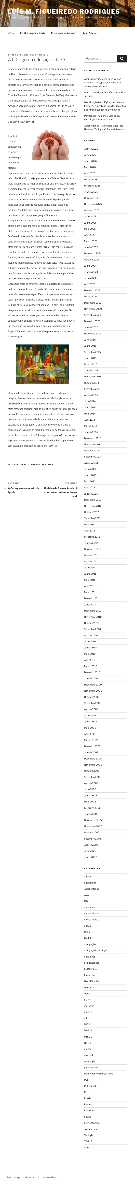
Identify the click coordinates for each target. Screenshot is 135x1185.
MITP (87, 1024)
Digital (87, 938)
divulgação (90, 944)
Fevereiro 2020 (92, 321)
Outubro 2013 (91, 450)
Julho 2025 (90, 216)
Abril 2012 (89, 530)
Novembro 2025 (93, 204)
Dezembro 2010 (92, 610)
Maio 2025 (90, 228)
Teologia (88, 1135)
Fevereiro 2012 (92, 536)
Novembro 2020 (93, 308)
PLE (86, 1079)
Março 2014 (90, 425)
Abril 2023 (89, 284)
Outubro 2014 (91, 382)
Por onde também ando (63, 33)
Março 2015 (90, 364)
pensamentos (91, 1067)
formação (89, 975)
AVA (86, 895)
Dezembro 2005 (93, 820)
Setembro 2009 (92, 703)
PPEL (87, 1092)
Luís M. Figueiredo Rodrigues (64, 11)
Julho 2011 (89, 567)
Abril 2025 (89, 234)
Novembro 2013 (93, 444)
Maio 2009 (90, 727)
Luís (45, 55)
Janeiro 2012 (91, 543)
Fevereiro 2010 (92, 672)
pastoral (48, 464)
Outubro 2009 (91, 697)
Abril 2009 (89, 733)
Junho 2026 (90, 161)
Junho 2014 (90, 407)
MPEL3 (88, 1030)
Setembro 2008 (92, 777)
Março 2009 (91, 740)
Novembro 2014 (93, 376)
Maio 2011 (89, 579)
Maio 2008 (90, 801)
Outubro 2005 (91, 832)
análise (88, 876)
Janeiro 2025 (91, 247)
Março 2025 (90, 241)
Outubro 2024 (91, 259)
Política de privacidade (32, 33)
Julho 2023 (90, 278)
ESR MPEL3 (90, 968)
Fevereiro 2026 (92, 185)
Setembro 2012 (92, 518)
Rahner (88, 1104)
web (86, 1147)
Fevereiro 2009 (92, 746)
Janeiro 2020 (91, 327)
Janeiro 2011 (90, 604)
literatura (89, 987)
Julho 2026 (90, 154)
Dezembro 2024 (92, 253)
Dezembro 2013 (92, 438)
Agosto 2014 (91, 395)
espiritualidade (91, 962)
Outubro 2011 (91, 555)
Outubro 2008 (91, 770)
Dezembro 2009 (93, 684)
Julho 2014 (90, 401)
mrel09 (88, 1036)
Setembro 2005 (92, 838)
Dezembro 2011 (92, 549)
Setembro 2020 (92, 315)
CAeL (87, 901)
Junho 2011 (90, 573)
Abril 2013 (89, 487)
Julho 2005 (90, 850)
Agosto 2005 (91, 844)
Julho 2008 (90, 789)
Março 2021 (90, 296)
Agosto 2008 (91, 783)
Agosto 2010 (91, 635)
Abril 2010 (89, 659)
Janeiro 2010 (91, 678)
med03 (88, 1012)
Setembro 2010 (92, 629)
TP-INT (88, 1141)
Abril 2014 (89, 419)
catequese (20, 464)
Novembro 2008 (93, 764)
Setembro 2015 (92, 352)
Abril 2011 (89, 586)
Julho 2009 (90, 715)
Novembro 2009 (93, 690)
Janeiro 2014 (91, 432)
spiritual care (91, 1129)
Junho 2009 (90, 721)
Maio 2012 (89, 524)
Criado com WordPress (45, 1177)
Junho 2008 (90, 795)
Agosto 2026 (91, 148)
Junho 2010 (90, 647)
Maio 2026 (90, 167)
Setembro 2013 (92, 456)
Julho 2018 (90, 339)
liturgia (34, 464)
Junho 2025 (90, 222)
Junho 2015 (90, 358)
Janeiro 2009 (91, 752)
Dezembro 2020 (93, 302)
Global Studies (91, 981)
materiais (89, 1005)
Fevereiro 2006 (92, 807)
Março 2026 (90, 179)
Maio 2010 (90, 653)
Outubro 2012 (91, 512)
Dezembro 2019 (92, 333)
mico (86, 1018)
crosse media (91, 919)
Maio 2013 (89, 481)
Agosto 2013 (91, 462)
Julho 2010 (90, 641)
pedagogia (89, 1061)
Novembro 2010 (93, 616)
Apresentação (91, 888)
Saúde (87, 1116)
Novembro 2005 (93, 826)
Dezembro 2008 (93, 758)
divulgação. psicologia (95, 950)
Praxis (87, 1098)
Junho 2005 (90, 857)
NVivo (87, 1042)
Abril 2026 (89, 173)
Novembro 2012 (92, 506)
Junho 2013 (90, 475)
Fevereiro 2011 (92, 598)
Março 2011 (90, 592)
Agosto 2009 (91, 709)
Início (11, 33)
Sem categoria (92, 1122)
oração (88, 1048)
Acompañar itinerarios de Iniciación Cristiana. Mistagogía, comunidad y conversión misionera (102, 82)
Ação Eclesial (89, 33)
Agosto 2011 (90, 561)
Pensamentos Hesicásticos (98, 1073)
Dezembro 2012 (92, 499)
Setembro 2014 (92, 388)
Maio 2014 (89, 413)
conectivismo (91, 913)
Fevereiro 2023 (92, 290)
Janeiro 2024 (91, 272)
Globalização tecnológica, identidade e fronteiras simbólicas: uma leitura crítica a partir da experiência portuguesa (105, 106)
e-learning (89, 956)
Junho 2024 (90, 265)
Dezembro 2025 (92, 198)
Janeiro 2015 (91, 370)
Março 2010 (90, 666)
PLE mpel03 (90, 1086)
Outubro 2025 (91, 210)
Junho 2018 (90, 345)
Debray (88, 931)
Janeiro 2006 (91, 814)
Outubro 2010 (91, 623)
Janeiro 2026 (91, 191)
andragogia (90, 882)
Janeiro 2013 (91, 493)
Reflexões (89, 1110)
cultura (88, 925)
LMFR (87, 999)
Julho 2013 (90, 469)
